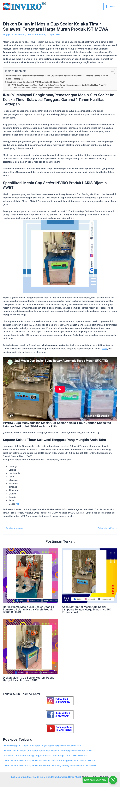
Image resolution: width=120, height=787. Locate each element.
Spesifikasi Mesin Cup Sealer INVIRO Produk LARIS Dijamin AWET (36, 82)
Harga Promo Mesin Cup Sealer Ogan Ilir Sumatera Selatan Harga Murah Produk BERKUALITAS (28, 609)
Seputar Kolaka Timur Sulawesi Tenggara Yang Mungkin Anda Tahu (39, 88)
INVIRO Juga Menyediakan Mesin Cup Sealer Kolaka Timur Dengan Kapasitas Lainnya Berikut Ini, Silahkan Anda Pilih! (59, 85)
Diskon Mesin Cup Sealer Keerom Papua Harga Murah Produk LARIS (28, 679)
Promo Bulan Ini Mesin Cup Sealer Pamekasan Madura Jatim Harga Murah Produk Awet (47, 750)
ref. (17, 504)
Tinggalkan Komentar (14, 34)
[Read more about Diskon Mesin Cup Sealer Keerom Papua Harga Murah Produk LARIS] (30, 646)
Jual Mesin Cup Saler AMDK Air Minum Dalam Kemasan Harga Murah (46, 777)
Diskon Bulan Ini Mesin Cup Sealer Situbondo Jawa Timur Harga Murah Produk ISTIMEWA (49, 760)
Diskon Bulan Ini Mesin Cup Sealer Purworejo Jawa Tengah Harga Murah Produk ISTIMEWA (50, 765)
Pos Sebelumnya (13, 528)
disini (104, 348)
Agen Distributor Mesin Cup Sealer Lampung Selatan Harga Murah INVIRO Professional (86, 609)
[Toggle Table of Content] (110, 71)
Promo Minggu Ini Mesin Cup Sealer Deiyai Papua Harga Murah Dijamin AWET (43, 745)
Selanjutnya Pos (107, 528)
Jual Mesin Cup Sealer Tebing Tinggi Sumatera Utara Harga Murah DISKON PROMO (45, 755)
